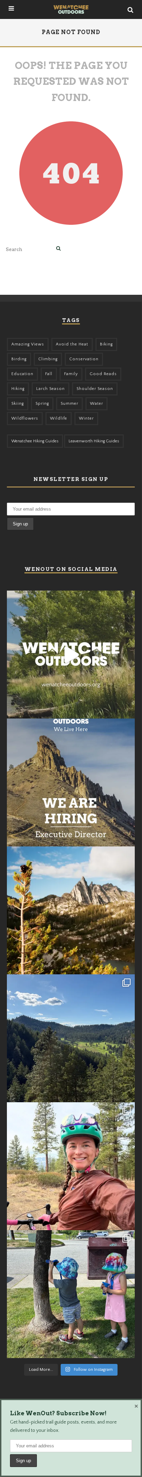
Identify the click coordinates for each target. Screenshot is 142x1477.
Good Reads (103, 374)
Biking (106, 344)
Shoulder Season (95, 388)
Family (71, 374)
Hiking (17, 388)
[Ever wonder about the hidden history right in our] (71, 1038)
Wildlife (58, 418)
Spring (42, 403)
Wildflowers (24, 418)
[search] (58, 249)
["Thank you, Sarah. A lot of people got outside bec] (71, 1166)
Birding (19, 359)
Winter (86, 418)
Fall (48, 374)
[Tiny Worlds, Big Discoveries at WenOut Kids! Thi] (71, 1294)
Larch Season (50, 388)
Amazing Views (27, 344)
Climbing (48, 359)
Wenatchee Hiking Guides (35, 441)
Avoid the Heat (72, 344)
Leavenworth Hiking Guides (94, 441)
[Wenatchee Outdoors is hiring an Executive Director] (71, 782)
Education (22, 374)
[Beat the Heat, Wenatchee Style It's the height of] (71, 655)
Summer (69, 403)
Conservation (84, 359)
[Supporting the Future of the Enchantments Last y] (71, 910)
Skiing (17, 403)
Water (96, 403)
